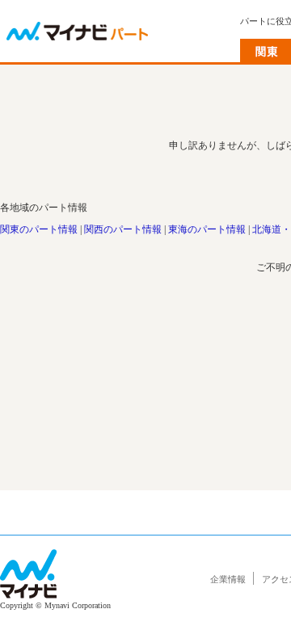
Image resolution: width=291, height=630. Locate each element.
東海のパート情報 (207, 229)
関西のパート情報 (123, 229)
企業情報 (228, 579)
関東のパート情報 (39, 229)
